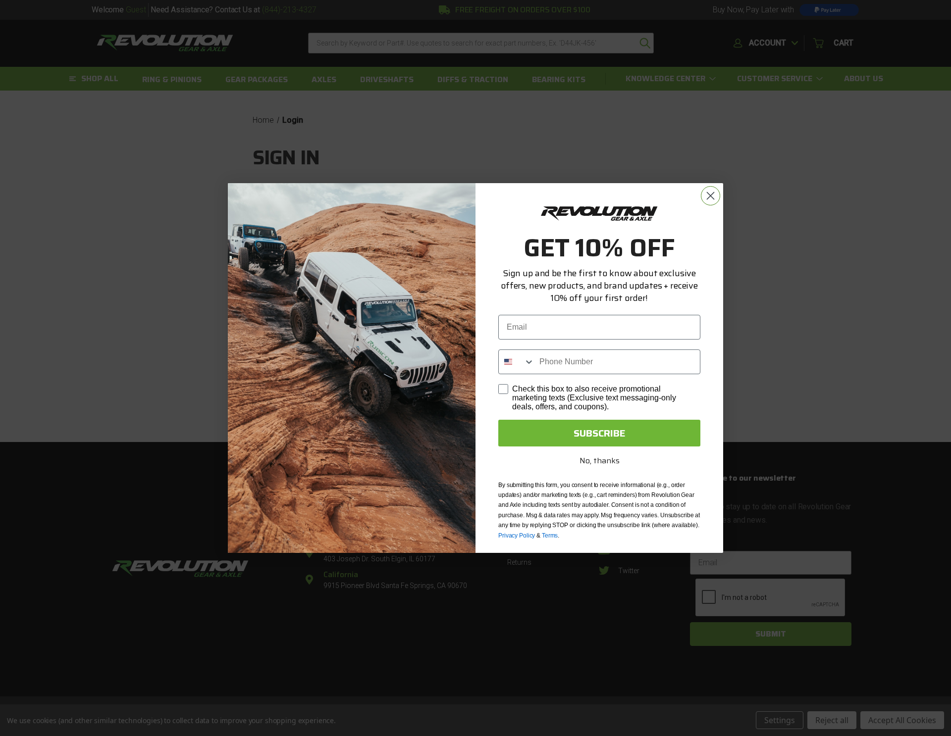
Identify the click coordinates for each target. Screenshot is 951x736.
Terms (550, 535)
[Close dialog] (710, 195)
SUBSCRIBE (600, 433)
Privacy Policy (516, 535)
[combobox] (516, 362)
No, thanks (600, 460)
